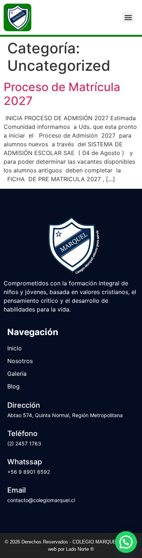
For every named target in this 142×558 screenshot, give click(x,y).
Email (16, 490)
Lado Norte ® (80, 549)
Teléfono (22, 433)
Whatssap (24, 461)
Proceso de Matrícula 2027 (62, 94)
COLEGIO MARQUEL (96, 542)
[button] (128, 17)
